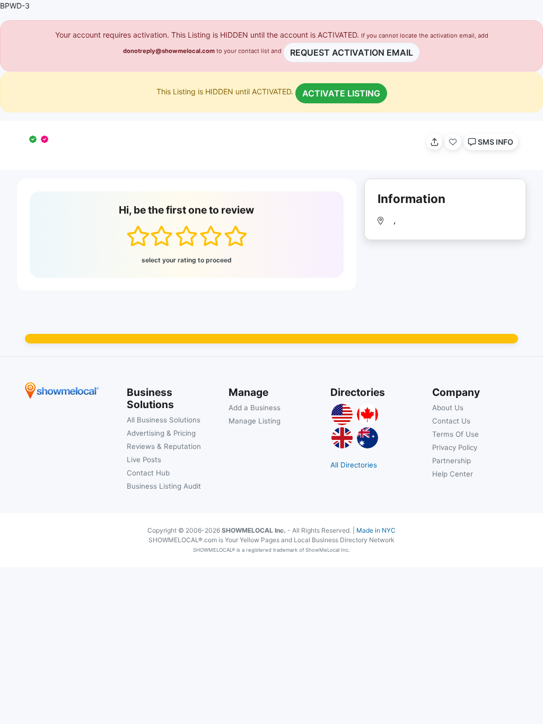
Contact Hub (148, 473)
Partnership (451, 460)
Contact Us (451, 421)
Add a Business (255, 407)
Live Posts (144, 459)
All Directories (353, 465)
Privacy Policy (454, 447)
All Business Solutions (163, 420)
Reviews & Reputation (164, 446)
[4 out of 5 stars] (210, 236)
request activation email (351, 52)
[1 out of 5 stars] (137, 236)
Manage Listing (255, 421)
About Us (447, 407)
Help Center (452, 474)
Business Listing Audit (164, 486)
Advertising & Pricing (161, 433)
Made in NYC (376, 530)
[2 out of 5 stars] (161, 236)
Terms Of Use (455, 434)
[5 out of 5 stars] (235, 236)
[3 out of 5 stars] (186, 236)
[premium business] (46, 139)
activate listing (341, 93)
